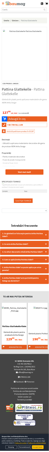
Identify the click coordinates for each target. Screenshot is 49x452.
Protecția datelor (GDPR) (24, 394)
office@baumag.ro (25, 372)
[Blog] (42, 4)
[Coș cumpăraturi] (46, 4)
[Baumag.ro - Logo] (15, 3)
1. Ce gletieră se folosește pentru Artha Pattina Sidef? (22, 234)
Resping (11, 447)
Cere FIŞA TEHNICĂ (23, 201)
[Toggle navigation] (3, 3)
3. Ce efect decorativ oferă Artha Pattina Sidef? (22, 252)
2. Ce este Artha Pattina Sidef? (15, 244)
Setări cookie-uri (24, 397)
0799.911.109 (25, 377)
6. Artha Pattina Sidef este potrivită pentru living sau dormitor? (20, 279)
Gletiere (15, 20)
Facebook (19, 382)
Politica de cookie (20, 443)
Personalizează (24, 447)
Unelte (6, 20)
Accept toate (37, 447)
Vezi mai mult (24, 172)
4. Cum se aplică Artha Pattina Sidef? (17, 259)
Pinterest (30, 382)
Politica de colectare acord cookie (24, 388)
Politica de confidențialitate (24, 391)
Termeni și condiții (24, 399)
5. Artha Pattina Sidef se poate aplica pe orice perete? (21, 268)
